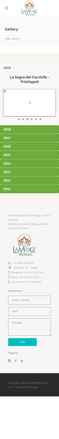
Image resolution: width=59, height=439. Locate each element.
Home (7, 39)
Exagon (34, 387)
